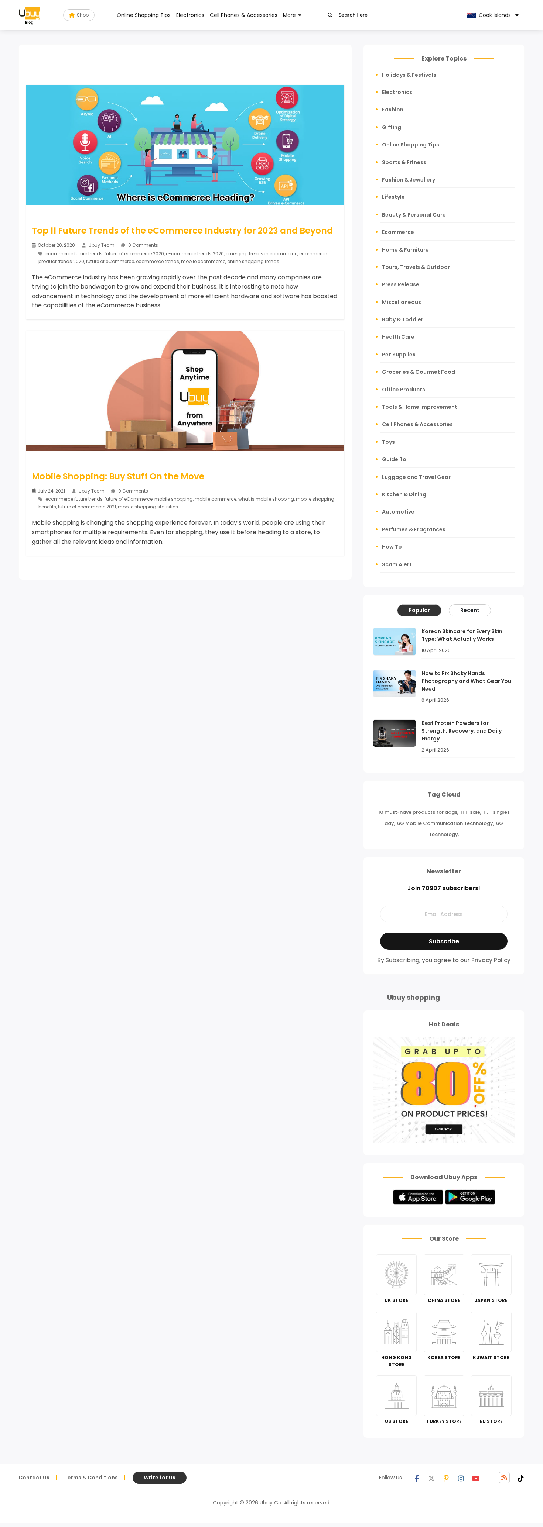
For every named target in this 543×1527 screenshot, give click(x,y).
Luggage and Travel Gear (416, 477)
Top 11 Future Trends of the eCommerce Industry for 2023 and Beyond (182, 230)
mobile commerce (215, 499)
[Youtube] (475, 1477)
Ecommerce (398, 232)
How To (392, 546)
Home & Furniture (405, 249)
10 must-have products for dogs (417, 812)
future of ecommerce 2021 (87, 507)
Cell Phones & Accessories (243, 15)
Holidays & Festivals (409, 75)
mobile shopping (173, 499)
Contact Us (33, 1477)
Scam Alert (397, 564)
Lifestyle (393, 197)
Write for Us (159, 1477)
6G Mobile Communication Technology (445, 823)
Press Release (400, 284)
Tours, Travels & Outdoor (416, 267)
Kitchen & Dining (404, 494)
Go (330, 15)
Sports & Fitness (404, 162)
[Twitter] (431, 1477)
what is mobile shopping (266, 499)
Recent (469, 610)
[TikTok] (521, 1477)
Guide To (394, 459)
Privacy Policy (490, 960)
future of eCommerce (110, 261)
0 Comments (142, 245)
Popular (419, 610)
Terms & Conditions (91, 1477)
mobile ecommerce (203, 261)
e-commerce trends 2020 (195, 254)
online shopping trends (253, 261)
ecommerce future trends (74, 254)
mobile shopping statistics (148, 507)
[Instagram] (461, 1477)
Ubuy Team (102, 245)
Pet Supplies (399, 354)
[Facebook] (416, 1477)
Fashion (392, 109)
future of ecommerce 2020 (134, 254)
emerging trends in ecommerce (261, 254)
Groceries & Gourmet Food (418, 372)
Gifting (391, 127)
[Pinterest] (446, 1477)
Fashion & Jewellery (408, 179)
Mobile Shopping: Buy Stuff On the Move (118, 476)
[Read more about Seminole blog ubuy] (29, 15)
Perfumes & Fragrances (413, 529)
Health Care (398, 337)
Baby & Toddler (402, 319)
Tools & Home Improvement (419, 407)
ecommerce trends (157, 261)
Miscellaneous (401, 302)
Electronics (190, 15)
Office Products (403, 389)
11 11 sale (470, 812)
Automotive (398, 511)
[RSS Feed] (504, 1477)
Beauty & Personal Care (414, 214)
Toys (388, 442)
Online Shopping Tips (144, 15)
